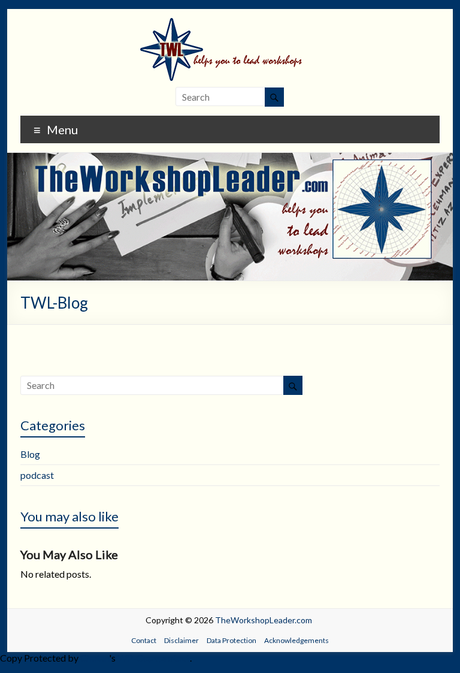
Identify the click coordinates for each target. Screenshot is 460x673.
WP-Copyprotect (153, 657)
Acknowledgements (296, 640)
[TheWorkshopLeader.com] (230, 23)
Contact (143, 640)
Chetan (94, 657)
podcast (37, 475)
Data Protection (231, 640)
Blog (30, 454)
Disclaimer (181, 640)
